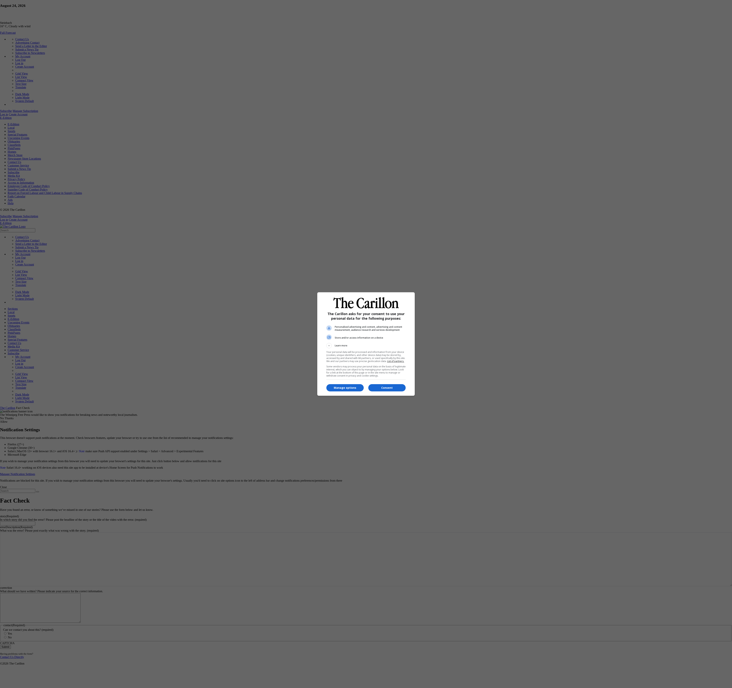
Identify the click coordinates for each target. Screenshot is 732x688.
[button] (366, 345)
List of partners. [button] (395, 361)
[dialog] (366, 344)
